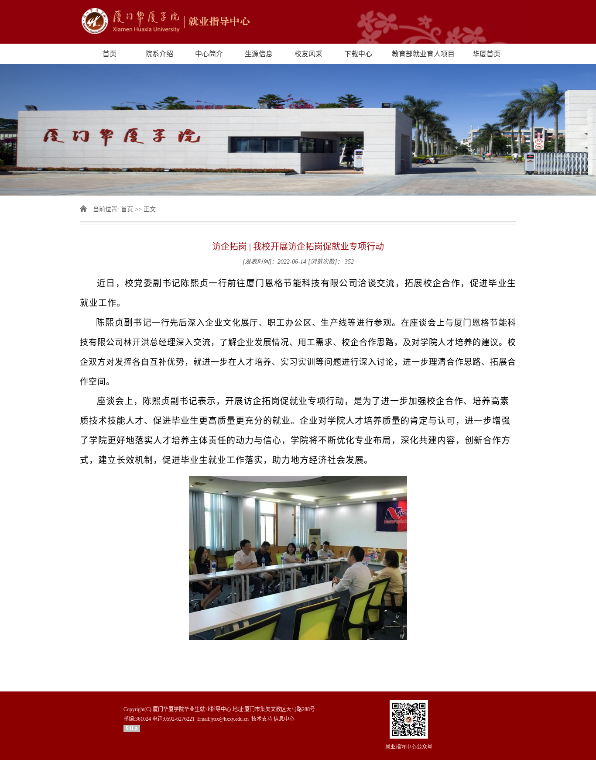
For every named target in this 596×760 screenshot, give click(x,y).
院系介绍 (159, 54)
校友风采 (308, 54)
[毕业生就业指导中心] (298, 22)
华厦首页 (486, 54)
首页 (109, 54)
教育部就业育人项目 (423, 54)
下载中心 (358, 54)
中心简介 (209, 54)
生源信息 (259, 54)
